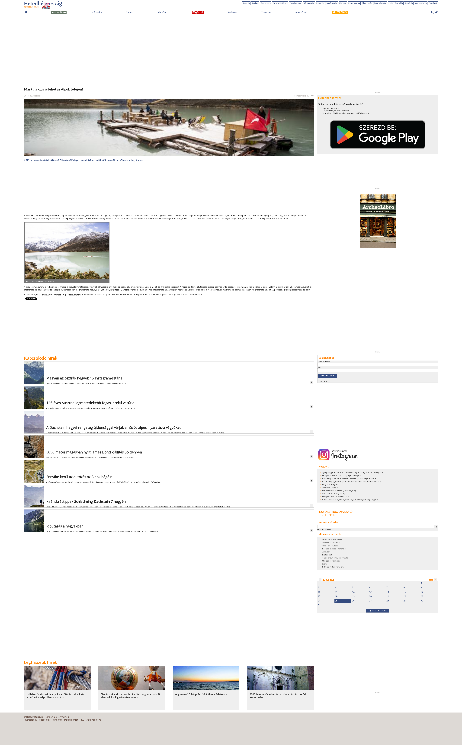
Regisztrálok (322, 381)
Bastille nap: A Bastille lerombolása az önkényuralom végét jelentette (349, 478)
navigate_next (436, 527)
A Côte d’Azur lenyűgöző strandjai (335, 558)
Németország (354, 3)
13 (370, 592)
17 (319, 596)
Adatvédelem (94, 719)
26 (353, 601)
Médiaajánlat (71, 719)
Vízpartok (266, 12)
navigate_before (320, 579)
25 (336, 601)
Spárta (324, 564)
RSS (82, 719)
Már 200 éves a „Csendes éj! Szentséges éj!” (339, 490)
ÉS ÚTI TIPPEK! (327, 514)
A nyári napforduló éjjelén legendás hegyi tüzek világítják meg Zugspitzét (350, 499)
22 (405, 596)
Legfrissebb (96, 12)
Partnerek (57, 719)
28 (387, 601)
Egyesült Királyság (280, 3)
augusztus (328, 579)
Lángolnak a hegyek (330, 484)
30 (422, 601)
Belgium (255, 3)
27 (370, 601)
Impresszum (30, 719)
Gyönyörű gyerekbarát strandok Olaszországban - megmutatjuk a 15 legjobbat (353, 472)
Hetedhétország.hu (300, 95)
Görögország (309, 3)
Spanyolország (380, 3)
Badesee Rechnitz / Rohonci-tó (334, 549)
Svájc (390, 3)
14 (387, 592)
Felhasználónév (324, 362)
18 (336, 596)
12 (353, 592)
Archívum (232, 12)
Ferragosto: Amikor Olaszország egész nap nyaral (341, 475)
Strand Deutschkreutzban (332, 540)
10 (319, 592)
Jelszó (320, 367)
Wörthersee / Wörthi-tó (331, 543)
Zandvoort (326, 552)
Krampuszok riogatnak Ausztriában (335, 496)
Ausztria (246, 3)
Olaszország (367, 3)
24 (319, 601)
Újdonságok (162, 12)
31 (319, 605)
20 (370, 596)
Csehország (266, 3)
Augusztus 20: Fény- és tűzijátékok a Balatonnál (201, 694)
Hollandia (320, 3)
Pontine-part (327, 555)
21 (387, 596)
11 (336, 592)
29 (405, 601)
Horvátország (331, 3)
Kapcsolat (44, 719)
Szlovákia (399, 3)
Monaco (342, 3)
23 (422, 596)
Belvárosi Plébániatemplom (333, 567)
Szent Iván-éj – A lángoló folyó (334, 493)
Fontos (129, 12)
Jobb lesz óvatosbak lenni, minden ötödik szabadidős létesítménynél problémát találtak (55, 696)
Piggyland (433, 3)
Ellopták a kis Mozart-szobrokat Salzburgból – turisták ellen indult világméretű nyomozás (130, 696)
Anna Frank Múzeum (330, 546)
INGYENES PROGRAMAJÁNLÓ (336, 511)
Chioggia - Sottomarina (331, 561)
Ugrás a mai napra (378, 610)
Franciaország (295, 3)
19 (353, 596)
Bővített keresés (324, 529)
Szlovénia (409, 3)
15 (405, 592)
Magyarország (421, 3)
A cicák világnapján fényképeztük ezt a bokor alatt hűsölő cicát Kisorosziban (351, 481)
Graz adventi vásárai (330, 487)
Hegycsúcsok (301, 12)
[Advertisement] (168, 187)
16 (422, 592)
